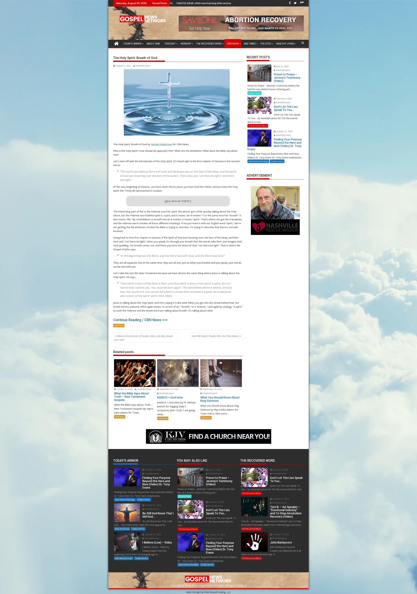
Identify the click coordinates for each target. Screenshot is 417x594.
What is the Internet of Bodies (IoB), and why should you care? (143, 337)
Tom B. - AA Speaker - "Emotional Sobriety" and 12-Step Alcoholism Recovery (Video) (229, 3)
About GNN (153, 43)
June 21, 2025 (282, 66)
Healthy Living (285, 43)
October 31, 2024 (124, 389)
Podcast (170, 43)
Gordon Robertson (161, 144)
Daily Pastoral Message (258, 161)
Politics (266, 43)
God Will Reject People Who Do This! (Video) (215, 336)
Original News (254, 93)
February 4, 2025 (284, 98)
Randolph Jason (143, 65)
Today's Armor (277, 161)
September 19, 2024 (168, 389)
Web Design (193, 592)
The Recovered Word (209, 43)
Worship (186, 43)
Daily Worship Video (123, 558)
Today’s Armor (132, 43)
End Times (250, 43)
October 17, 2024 (280, 534)
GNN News (233, 43)
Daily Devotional (122, 529)
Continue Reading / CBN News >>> (140, 320)
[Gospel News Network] (116, 43)
